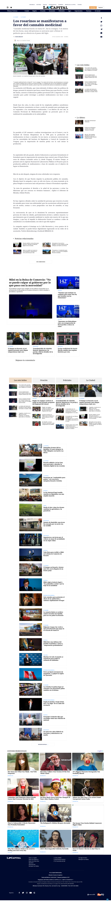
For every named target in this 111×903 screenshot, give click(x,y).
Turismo (79, 4)
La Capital (15, 17)
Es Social (97, 10)
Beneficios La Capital (70, 4)
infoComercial (32, 864)
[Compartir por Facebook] (101, 17)
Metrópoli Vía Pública (34, 866)
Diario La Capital (33, 857)
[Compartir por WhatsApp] (101, 25)
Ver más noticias (42, 744)
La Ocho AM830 (57, 857)
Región (34, 10)
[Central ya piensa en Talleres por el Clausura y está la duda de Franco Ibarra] (43, 416)
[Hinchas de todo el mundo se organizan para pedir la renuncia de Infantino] (43, 659)
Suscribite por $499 (93, 7)
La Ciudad (23, 17)
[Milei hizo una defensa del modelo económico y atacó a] (43, 644)
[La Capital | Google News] (34, 892)
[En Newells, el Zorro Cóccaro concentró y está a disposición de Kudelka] (43, 423)
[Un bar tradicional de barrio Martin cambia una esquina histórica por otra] (86, 76)
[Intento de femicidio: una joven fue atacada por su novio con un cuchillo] (43, 525)
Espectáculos (79, 10)
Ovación (42, 10)
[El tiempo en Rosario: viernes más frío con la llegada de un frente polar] (43, 570)
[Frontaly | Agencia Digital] (99, 894)
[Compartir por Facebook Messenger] (101, 33)
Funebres (60, 4)
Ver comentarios (40, 261)
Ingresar (100, 7)
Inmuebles (32, 4)
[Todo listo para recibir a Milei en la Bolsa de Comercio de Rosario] (43, 555)
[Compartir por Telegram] (101, 29)
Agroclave (31, 862)
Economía (52, 10)
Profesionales (52, 4)
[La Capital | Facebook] (19, 892)
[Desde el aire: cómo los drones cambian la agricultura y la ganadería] (43, 510)
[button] (8, 7)
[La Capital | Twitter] (23, 892)
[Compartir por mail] (101, 36)
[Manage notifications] (107, 899)
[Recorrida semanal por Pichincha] (86, 122)
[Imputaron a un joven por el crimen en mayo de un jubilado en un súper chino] (43, 540)
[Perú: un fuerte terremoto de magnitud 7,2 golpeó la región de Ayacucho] (43, 674)
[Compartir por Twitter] (101, 21)
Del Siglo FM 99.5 (83, 857)
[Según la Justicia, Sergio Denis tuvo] (43, 704)
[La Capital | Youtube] (30, 892)
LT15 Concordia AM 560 (59, 861)
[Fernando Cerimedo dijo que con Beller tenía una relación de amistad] (43, 719)
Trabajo (45, 4)
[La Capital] (55, 7)
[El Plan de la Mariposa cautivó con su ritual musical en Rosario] (86, 129)
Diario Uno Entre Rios (34, 861)
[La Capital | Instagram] (26, 892)
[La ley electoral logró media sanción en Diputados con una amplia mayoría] (43, 495)
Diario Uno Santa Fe (33, 859)
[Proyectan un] (43, 480)
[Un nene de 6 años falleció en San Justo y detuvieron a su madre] (43, 734)
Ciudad (27, 10)
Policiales (62, 10)
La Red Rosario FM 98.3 (59, 859)
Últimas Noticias (12, 10)
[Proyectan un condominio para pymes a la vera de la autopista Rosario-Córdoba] (55, 252)
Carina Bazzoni (19, 36)
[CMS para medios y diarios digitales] (91, 894)
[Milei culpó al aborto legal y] (43, 584)
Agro (69, 10)
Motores (38, 4)
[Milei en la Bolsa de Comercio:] (30, 302)
